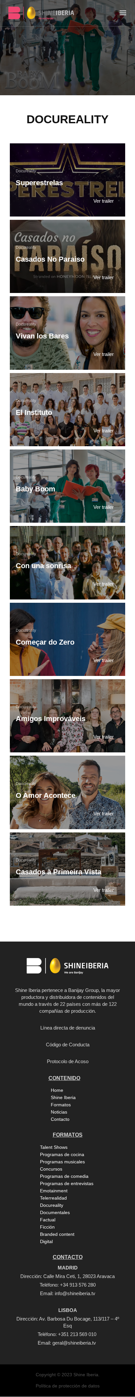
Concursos (51, 1169)
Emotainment (54, 1190)
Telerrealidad (53, 1198)
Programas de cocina (62, 1154)
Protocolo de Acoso (67, 1061)
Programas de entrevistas (66, 1183)
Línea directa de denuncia (67, 1028)
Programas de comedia (64, 1176)
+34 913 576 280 (78, 1285)
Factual (47, 1219)
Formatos (61, 1104)
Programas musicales (62, 1161)
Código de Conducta (67, 1044)
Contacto (60, 1119)
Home (57, 1090)
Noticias (59, 1112)
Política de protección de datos (68, 1385)
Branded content (57, 1234)
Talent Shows (54, 1147)
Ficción (47, 1227)
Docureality (26, 171)
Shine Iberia (63, 1097)
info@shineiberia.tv (75, 1293)
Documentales (55, 1212)
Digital (46, 1241)
